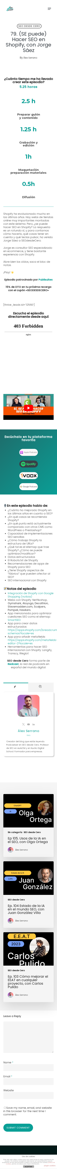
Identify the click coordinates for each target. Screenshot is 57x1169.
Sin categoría (15, 832)
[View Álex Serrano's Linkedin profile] (34, 724)
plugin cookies (50, 1166)
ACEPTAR (28, 1167)
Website (8, 1090)
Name (8, 1062)
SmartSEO (14, 620)
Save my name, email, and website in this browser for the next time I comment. (27, 1111)
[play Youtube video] (28, 408)
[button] (49, 8)
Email (7, 1076)
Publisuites (46, 279)
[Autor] (15, 687)
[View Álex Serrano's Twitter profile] (23, 724)
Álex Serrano (30, 57)
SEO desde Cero (29, 26)
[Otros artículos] (41, 687)
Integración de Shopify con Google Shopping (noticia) (30, 594)
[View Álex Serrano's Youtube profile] (28, 724)
